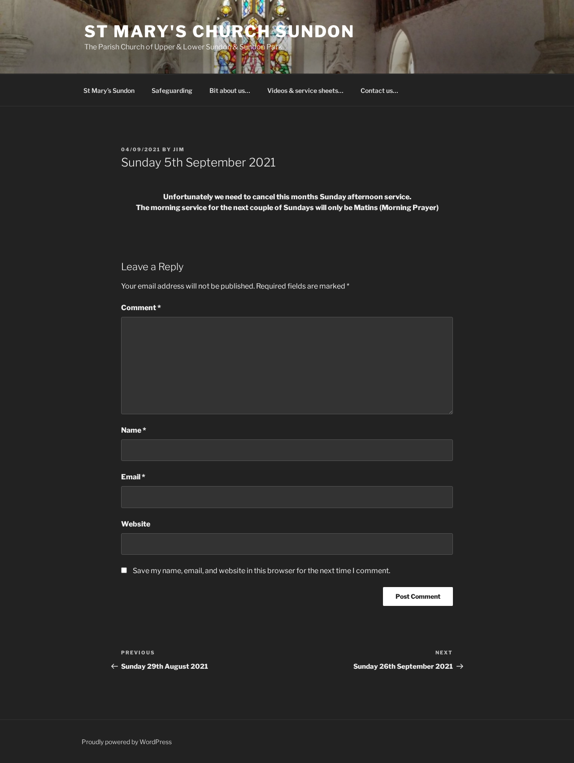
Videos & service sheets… (305, 90)
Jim (179, 149)
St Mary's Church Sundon (219, 31)
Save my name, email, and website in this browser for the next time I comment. (261, 570)
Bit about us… (229, 90)
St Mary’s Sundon (109, 90)
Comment (141, 307)
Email (133, 477)
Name (133, 430)
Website (135, 524)
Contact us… (379, 90)
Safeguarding (172, 90)
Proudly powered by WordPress (127, 741)
